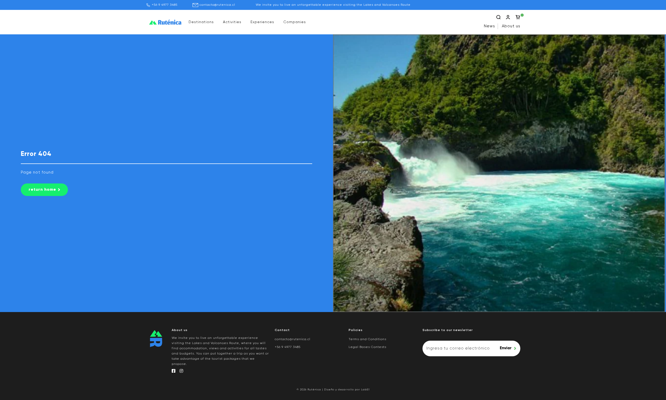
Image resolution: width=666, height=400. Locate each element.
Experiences (262, 22)
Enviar (505, 348)
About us (511, 26)
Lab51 (365, 389)
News (489, 26)
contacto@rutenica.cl (217, 5)
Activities (232, 22)
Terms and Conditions (367, 339)
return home (42, 190)
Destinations (201, 22)
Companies (294, 22)
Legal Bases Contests (367, 347)
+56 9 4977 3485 (164, 5)
